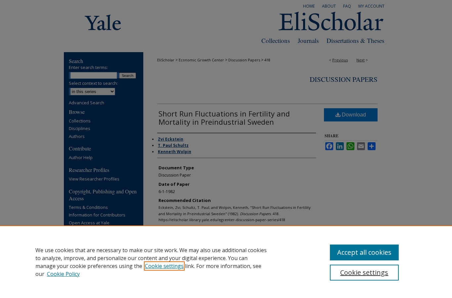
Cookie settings (164, 266)
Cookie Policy (63, 274)
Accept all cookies (364, 252)
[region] (226, 261)
